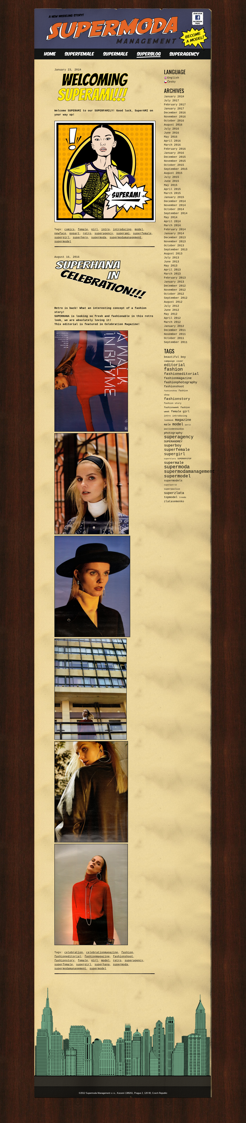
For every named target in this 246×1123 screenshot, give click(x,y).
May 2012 (170, 314)
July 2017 (171, 100)
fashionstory (64, 960)
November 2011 (175, 334)
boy (183, 357)
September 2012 (175, 298)
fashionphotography (180, 382)
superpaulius (172, 489)
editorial (174, 365)
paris (188, 425)
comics (69, 229)
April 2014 (172, 221)
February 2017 (175, 104)
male (167, 424)
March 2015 (172, 193)
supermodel (62, 241)
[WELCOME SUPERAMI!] (93, 101)
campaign (169, 361)
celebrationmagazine (102, 952)
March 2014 (172, 225)
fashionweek (171, 407)
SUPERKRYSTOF (184, 459)
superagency (104, 233)
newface (60, 233)
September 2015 (175, 169)
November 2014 (175, 205)
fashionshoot (123, 956)
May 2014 (170, 217)
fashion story (172, 403)
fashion (127, 952)
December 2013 (175, 237)
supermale (174, 463)
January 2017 (174, 108)
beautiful (171, 357)
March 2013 (172, 273)
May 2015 (170, 185)
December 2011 (175, 330)
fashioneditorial (67, 956)
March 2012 (172, 322)
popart (74, 233)
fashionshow (170, 391)
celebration (73, 952)
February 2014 (175, 229)
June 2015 (171, 181)
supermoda (98, 237)
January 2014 (174, 233)
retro (87, 233)
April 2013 (172, 269)
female (83, 229)
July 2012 (171, 306)
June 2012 (171, 310)
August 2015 (173, 173)
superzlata (174, 493)
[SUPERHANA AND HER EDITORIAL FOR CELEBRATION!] (101, 298)
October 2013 (174, 245)
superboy (172, 445)
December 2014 (175, 201)
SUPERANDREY (173, 441)
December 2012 (175, 285)
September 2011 (175, 342)
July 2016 (171, 128)
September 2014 (175, 213)
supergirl (61, 237)
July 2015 (171, 177)
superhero (80, 237)
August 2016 (173, 124)
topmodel (170, 497)
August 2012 (173, 302)
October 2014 (174, 209)
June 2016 (171, 132)
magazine (183, 420)
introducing (122, 229)
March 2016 (172, 144)
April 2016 (172, 140)
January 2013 (174, 281)
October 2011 (174, 338)
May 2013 (170, 265)
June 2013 (171, 261)
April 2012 (172, 318)
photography (173, 433)
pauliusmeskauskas (174, 429)
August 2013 (173, 253)
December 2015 (175, 157)
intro (105, 229)
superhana (102, 964)
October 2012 (174, 293)
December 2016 (175, 112)
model (139, 229)
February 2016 (175, 149)
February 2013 (175, 277)
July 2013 (171, 257)
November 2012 (175, 289)
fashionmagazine (97, 956)
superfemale (142, 233)
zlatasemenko (174, 501)
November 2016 (175, 116)
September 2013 (175, 249)
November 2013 (175, 241)
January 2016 (174, 153)
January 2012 (174, 326)
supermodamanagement (125, 237)
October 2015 (174, 165)
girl (94, 229)
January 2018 (174, 96)
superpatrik (170, 485)
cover (179, 361)
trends (182, 497)
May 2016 (170, 136)
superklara (170, 459)
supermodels (173, 480)
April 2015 (172, 189)
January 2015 (174, 197)
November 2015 (175, 161)
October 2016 (174, 120)
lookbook (168, 420)
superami (123, 233)
